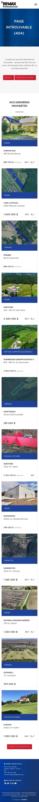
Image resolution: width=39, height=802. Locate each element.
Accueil (8, 77)
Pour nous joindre (25, 77)
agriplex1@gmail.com (17, 774)
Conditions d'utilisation (28, 795)
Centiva (23, 799)
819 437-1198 (11, 772)
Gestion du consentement (19, 796)
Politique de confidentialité (11, 795)
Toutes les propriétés (19, 747)
